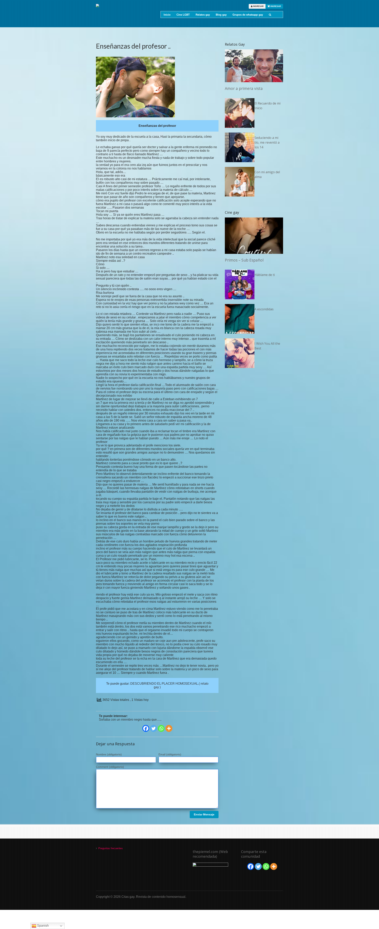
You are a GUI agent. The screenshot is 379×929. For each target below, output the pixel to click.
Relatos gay (203, 14)
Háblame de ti (264, 275)
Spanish (42, 925)
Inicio (167, 14)
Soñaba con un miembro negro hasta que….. (130, 719)
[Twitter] (153, 728)
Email (170, 754)
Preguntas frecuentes (110, 848)
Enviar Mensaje (204, 814)
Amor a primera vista (244, 88)
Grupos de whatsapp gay (248, 14)
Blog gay (221, 14)
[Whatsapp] (161, 728)
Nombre (109, 754)
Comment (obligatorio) (110, 766)
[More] (168, 728)
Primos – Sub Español (244, 260)
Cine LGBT (183, 14)
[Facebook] (145, 728)
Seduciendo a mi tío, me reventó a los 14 (267, 142)
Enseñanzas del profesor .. (133, 46)
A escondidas (264, 309)
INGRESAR (258, 6)
